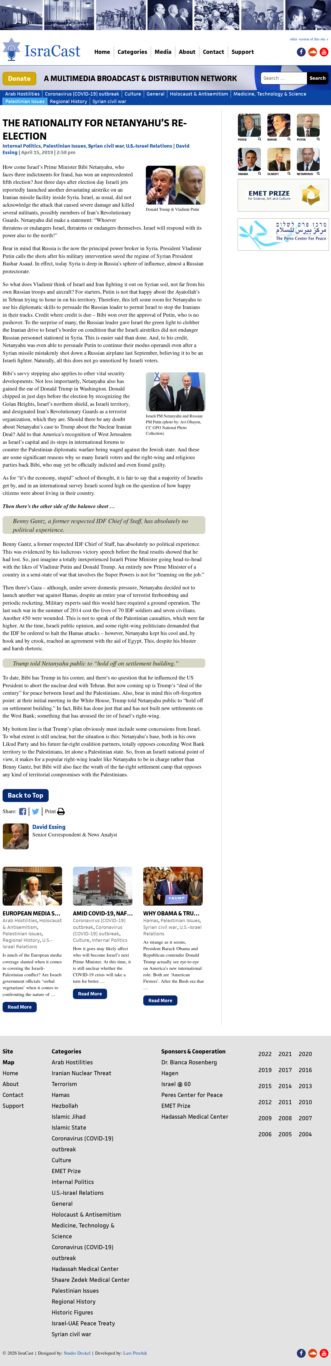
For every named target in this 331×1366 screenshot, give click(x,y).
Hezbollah (65, 1106)
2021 (285, 1054)
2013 (305, 1086)
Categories (132, 52)
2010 (305, 1102)
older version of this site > (309, 39)
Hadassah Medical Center (85, 1269)
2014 (285, 1086)
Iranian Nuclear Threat (81, 1073)
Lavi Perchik (135, 1353)
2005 (285, 1134)
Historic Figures (72, 1312)
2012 (265, 1102)
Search (318, 78)
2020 (305, 1054)
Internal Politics (22, 146)
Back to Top (25, 795)
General (155, 94)
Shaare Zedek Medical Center (91, 1280)
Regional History (68, 101)
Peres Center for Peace (192, 1095)
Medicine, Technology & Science (270, 94)
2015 (265, 1086)
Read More (22, 1008)
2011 (285, 1102)
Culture (133, 94)
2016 (305, 1070)
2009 (265, 1118)
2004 (305, 1134)
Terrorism (64, 1084)
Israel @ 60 (176, 1084)
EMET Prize (66, 1171)
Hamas (150, 920)
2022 (265, 1054)
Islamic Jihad (69, 1117)
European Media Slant (35, 913)
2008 (285, 1118)
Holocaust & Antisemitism (199, 94)
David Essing (49, 827)
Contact (213, 52)
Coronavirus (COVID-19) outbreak (82, 94)
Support (243, 52)
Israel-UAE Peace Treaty (83, 1323)
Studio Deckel (77, 1353)
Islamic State (69, 1127)
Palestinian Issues (24, 101)
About (187, 52)
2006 (265, 1134)
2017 (285, 1070)
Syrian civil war (109, 101)
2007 (305, 1118)
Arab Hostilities (22, 94)
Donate (19, 78)
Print (51, 811)
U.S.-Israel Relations (149, 146)
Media (163, 52)
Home (102, 52)
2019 (265, 1070)
